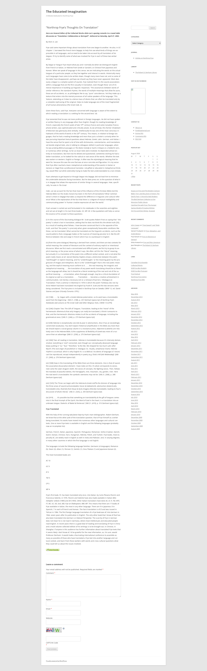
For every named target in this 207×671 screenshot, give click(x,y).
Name (49, 599)
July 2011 (134, 363)
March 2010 (135, 409)
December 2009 (136, 417)
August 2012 (135, 328)
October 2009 (136, 423)
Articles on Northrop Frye (144, 58)
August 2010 (135, 394)
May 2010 (134, 403)
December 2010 (136, 383)
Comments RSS (140, 136)
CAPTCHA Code (52, 643)
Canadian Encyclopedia (139, 262)
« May (133, 176)
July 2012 (134, 331)
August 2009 (135, 429)
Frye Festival (135, 274)
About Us (138, 128)
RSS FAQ (138, 139)
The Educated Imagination (66, 11)
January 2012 (135, 346)
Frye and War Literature (151, 242)
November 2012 (136, 320)
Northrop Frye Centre (139, 277)
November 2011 (136, 351)
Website (49, 618)
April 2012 (134, 340)
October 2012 (136, 323)
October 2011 (136, 354)
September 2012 (137, 326)
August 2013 (135, 300)
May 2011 (134, 369)
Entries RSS (139, 133)
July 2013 (134, 303)
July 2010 (134, 397)
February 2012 (136, 343)
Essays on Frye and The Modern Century (145, 191)
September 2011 (137, 357)
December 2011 (136, 348)
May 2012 (134, 337)
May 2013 (134, 305)
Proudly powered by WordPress (56, 661)
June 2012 (134, 334)
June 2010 (134, 400)
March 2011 (135, 374)
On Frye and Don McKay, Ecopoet (143, 211)
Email (49, 609)
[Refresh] (63, 629)
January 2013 (135, 314)
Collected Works (137, 265)
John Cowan (135, 225)
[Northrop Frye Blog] (138, 113)
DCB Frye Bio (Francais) (139, 271)
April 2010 (134, 406)
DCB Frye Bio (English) (139, 268)
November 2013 (136, 297)
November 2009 (136, 420)
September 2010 (137, 391)
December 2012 (136, 317)
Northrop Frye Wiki (138, 280)
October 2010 (136, 389)
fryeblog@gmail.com (142, 130)
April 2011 (134, 371)
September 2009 (137, 426)
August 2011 (135, 360)
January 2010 (135, 414)
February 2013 (136, 311)
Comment (50, 573)
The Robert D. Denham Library (146, 72)
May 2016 (134, 294)
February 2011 (136, 377)
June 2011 (134, 366)
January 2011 (135, 380)
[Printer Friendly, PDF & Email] (52, 549)
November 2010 (136, 386)
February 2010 (136, 412)
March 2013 (135, 308)
